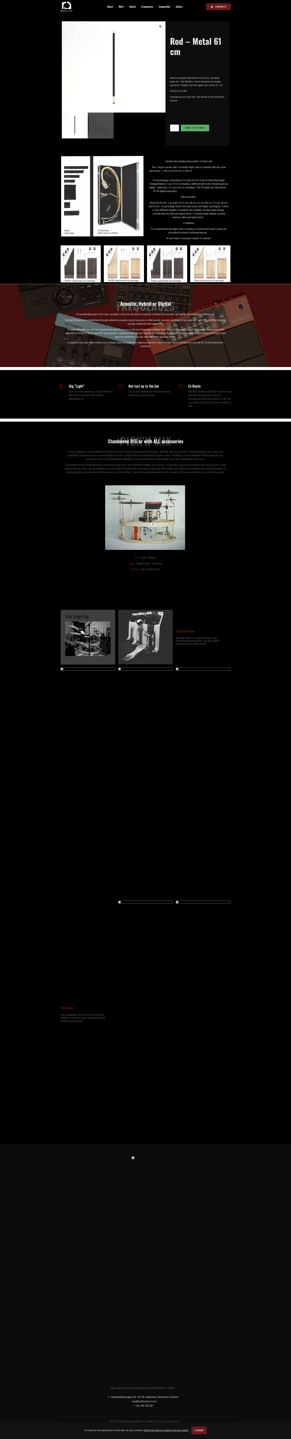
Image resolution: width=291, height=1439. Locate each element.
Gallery (179, 6)
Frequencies (147, 6)
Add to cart (195, 128)
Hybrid (132, 6)
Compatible (164, 6)
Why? (121, 6)
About (110, 6)
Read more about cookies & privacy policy (166, 1430)
